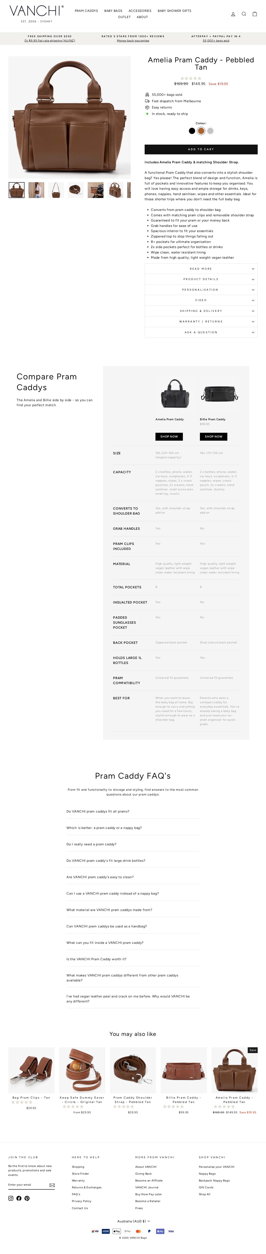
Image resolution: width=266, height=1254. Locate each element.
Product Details (201, 279)
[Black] (192, 131)
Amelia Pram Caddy (169, 419)
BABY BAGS (113, 11)
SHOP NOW (169, 436)
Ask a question (201, 332)
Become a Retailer (148, 1201)
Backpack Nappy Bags (214, 1180)
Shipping (78, 1166)
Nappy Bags (207, 1173)
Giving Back (143, 1173)
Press (139, 1208)
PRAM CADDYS (86, 11)
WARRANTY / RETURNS (201, 321)
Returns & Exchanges (87, 1187)
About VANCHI (146, 1166)
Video (201, 300)
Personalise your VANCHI (217, 1166)
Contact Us (80, 1208)
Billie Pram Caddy (213, 419)
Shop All (205, 1194)
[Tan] (201, 131)
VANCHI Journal (147, 1187)
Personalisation (201, 289)
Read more (201, 268)
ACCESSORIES (140, 11)
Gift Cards (206, 1187)
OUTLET (124, 17)
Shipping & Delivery (201, 310)
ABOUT (142, 17)
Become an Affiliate (149, 1180)
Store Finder (80, 1173)
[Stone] (210, 131)
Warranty (78, 1180)
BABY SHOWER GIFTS (174, 11)
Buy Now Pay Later (148, 1194)
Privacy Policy (81, 1201)
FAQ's (76, 1194)
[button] (191, 78)
